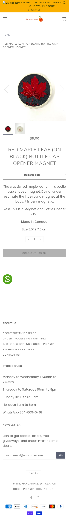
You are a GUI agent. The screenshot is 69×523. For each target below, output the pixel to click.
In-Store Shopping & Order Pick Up (28, 344)
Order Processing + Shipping (24, 338)
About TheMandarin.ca (19, 333)
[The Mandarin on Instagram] (37, 498)
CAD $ (32, 473)
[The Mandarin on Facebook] (31, 498)
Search (50, 484)
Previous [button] (9, 89)
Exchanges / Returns (18, 349)
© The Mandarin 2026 (28, 484)
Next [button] (59, 89)
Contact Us (11, 355)
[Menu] (5, 19)
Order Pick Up (23, 489)
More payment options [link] (34, 272)
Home (7, 35)
